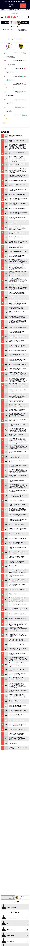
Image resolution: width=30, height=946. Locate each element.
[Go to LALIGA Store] (15, 13)
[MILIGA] (27, 17)
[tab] (8, 897)
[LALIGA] (10, 17)
